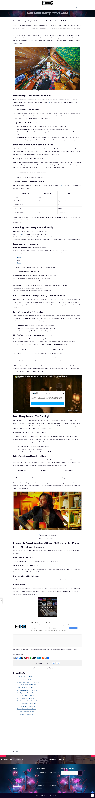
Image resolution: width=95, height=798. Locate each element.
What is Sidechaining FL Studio (46, 782)
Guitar (19, 257)
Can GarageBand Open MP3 (45, 779)
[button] (63, 393)
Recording (70, 8)
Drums (19, 263)
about (20, 234)
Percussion (47, 8)
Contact (15, 776)
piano (48, 102)
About (15, 772)
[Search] (80, 773)
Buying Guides (21, 8)
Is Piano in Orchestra (56, 760)
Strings (32, 8)
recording (61, 185)
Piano (39, 8)
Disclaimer (16, 782)
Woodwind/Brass (59, 8)
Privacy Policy (17, 786)
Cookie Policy (17, 779)
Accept (47, 403)
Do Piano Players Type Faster (12, 760)
